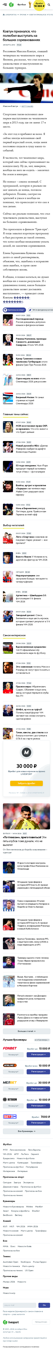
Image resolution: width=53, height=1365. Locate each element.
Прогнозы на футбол (13, 1167)
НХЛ (11, 1226)
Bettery (18, 1215)
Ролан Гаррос (40, 1262)
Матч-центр (9, 1162)
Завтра (17, 1182)
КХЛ (5, 1226)
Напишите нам (41, 1322)
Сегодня (7, 1182)
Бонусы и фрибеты (20, 1211)
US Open (29, 1270)
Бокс (12, 1246)
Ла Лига (25, 1154)
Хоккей (7, 1221)
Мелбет (39, 1206)
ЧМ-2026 (7, 1154)
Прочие (23, 15)
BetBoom (8, 1215)
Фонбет (36, 1211)
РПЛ (5, 1150)
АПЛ (16, 1154)
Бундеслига (8, 1158)
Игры (6, 1287)
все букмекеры (42, 1040)
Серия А (35, 1154)
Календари (22, 1162)
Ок (44, 1305)
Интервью (22, 1171)
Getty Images (27, 106)
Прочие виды (10, 1276)
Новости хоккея (10, 1230)
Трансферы (36, 1162)
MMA (5, 1246)
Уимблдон (26, 1262)
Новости (21, 1281)
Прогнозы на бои (33, 1191)
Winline (29, 1206)
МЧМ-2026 (32, 1226)
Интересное (9, 1171)
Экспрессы (28, 1182)
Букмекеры (9, 1201)
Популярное (32, 1167)
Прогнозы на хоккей (13, 1191)
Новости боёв (25, 1246)
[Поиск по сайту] (49, 4)
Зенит (6, 1211)
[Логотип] (11, 4)
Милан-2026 (9, 1281)
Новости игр (9, 1293)
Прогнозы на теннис (13, 1195)
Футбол (7, 1144)
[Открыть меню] (5, 4)
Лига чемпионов (17, 1150)
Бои (5, 1240)
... (45, 9)
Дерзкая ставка (10, 1186)
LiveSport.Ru (10, 15)
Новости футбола (25, 1158)
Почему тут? (13, 1055)
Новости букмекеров (13, 1206)
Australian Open (10, 1262)
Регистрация (38, 1054)
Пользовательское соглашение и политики (21, 1347)
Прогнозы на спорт (13, 1177)
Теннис (7, 1256)
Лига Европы (34, 1150)
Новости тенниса (11, 1266)
